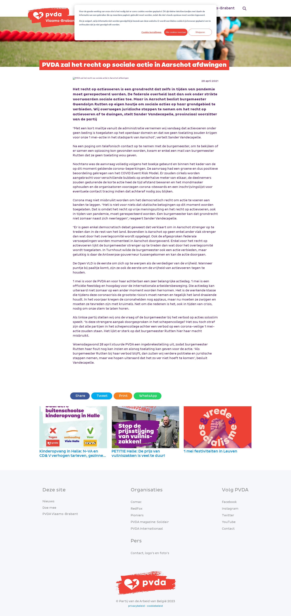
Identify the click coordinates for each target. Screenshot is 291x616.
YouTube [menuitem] (229, 522)
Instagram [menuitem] (230, 509)
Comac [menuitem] (136, 502)
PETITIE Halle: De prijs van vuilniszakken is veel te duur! (138, 453)
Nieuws (48, 501)
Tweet (102, 396)
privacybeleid (136, 606)
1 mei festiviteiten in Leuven (210, 451)
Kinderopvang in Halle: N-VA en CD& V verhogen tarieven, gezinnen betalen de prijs (72, 453)
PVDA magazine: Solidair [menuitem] (150, 522)
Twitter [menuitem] (228, 515)
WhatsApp (147, 396)
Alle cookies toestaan (176, 32)
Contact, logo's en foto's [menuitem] (150, 553)
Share (80, 396)
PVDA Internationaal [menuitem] (147, 529)
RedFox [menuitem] (136, 509)
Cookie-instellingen (151, 32)
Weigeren (200, 32)
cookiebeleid (155, 606)
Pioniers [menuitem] (137, 515)
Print (123, 396)
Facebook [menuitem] (229, 502)
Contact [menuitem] (228, 529)
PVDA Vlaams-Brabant (60, 514)
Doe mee (49, 508)
